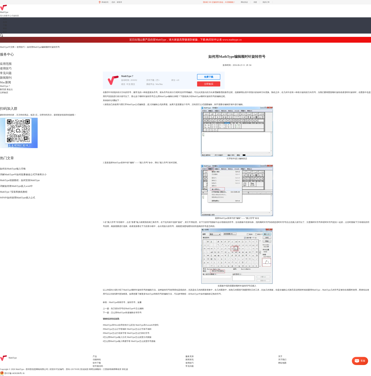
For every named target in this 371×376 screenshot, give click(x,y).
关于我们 (282, 360)
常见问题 (6, 73)
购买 (5, 32)
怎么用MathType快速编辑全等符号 (126, 313)
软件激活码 (98, 366)
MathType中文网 (7, 47)
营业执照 (84, 369)
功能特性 (97, 360)
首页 (5, 19)
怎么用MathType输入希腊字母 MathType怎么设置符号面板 (129, 341)
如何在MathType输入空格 (13, 168)
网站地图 (282, 363)
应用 (5, 22)
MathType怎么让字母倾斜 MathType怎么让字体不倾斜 (127, 329)
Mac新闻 (5, 82)
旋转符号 (131, 302)
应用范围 (6, 63)
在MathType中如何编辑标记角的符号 (204, 294)
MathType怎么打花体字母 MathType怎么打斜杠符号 (126, 333)
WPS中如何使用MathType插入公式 (17, 197)
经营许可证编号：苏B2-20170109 (64, 369)
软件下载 (97, 363)
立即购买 (208, 84)
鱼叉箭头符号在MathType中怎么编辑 (127, 308)
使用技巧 (21, 47)
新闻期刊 (6, 77)
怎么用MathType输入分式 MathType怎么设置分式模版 (127, 337)
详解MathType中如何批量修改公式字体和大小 (23, 174)
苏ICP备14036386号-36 (14, 373)
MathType (164, 96)
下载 (5, 25)
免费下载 (208, 77)
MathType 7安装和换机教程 (13, 192)
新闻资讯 (190, 360)
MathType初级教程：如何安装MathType (20, 180)
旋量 (140, 302)
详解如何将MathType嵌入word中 (16, 186)
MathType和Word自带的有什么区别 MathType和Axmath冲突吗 (130, 325)
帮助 (5, 28)
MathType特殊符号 (117, 302)
